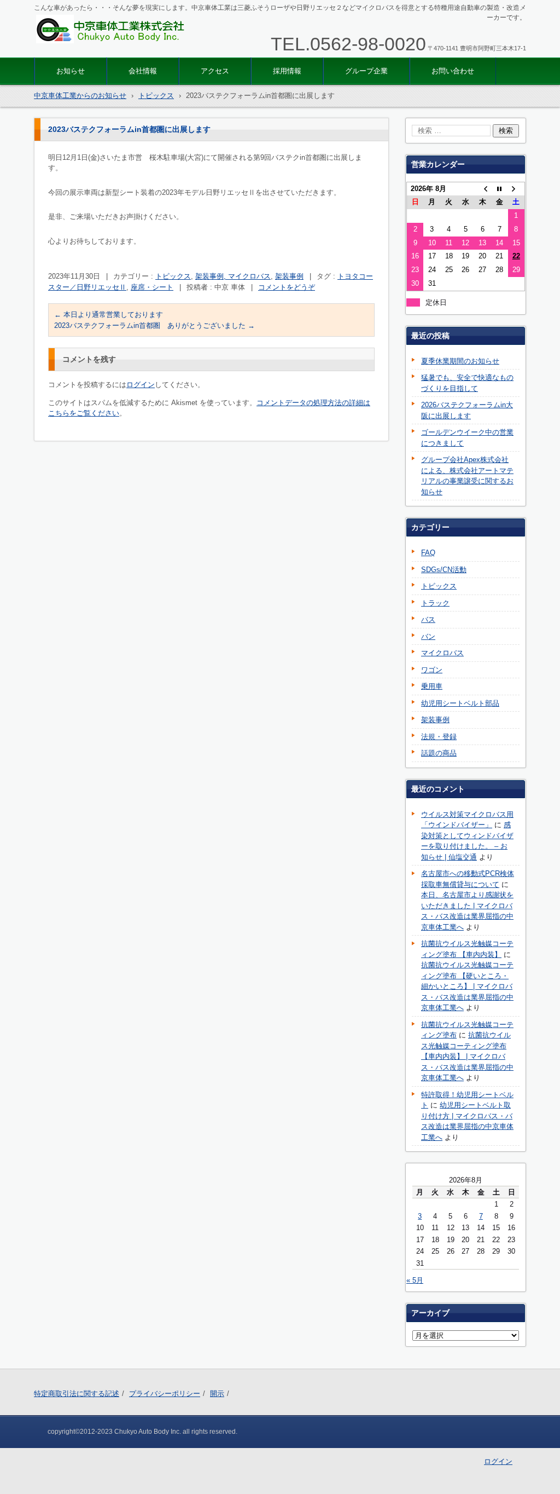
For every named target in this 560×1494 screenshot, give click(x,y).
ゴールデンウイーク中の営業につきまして (467, 437)
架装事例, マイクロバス (233, 276)
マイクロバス (442, 653)
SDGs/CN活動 (443, 570)
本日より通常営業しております (108, 314)
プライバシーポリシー (164, 1393)
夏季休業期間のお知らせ (460, 361)
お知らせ (70, 71)
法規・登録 (439, 736)
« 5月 (414, 1280)
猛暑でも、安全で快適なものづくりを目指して (467, 383)
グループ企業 (366, 71)
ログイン (140, 384)
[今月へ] (499, 188)
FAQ (428, 553)
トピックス (173, 276)
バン (428, 636)
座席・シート (152, 287)
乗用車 (431, 686)
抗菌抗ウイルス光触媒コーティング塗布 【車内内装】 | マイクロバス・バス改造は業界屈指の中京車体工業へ (467, 1056)
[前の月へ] (482, 188)
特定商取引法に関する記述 (76, 1393)
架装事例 (289, 276)
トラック (435, 603)
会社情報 (143, 71)
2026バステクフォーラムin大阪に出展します (467, 410)
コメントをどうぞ (286, 287)
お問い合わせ (452, 71)
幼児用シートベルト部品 (460, 703)
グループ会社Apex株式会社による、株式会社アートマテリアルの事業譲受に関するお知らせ (467, 475)
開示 (217, 1393)
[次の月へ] (516, 188)
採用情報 (287, 71)
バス (428, 619)
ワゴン (431, 670)
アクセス (215, 71)
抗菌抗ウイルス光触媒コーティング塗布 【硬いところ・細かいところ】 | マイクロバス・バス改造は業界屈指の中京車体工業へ (467, 986)
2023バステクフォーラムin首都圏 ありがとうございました (154, 325)
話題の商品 (439, 753)
